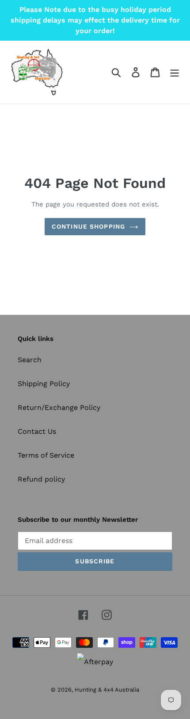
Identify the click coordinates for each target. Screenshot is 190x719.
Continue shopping (88, 226)
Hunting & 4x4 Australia (107, 689)
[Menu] (174, 72)
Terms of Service (46, 455)
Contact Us (37, 431)
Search (30, 360)
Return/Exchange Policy (59, 407)
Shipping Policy (44, 383)
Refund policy (41, 479)
